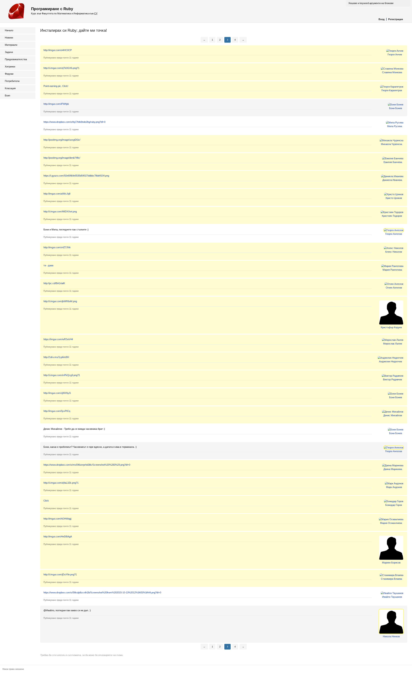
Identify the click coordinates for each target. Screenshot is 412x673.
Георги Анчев (395, 54)
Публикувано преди (61, 57)
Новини (9, 37)
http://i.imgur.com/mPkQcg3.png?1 (61, 375)
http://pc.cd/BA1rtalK (54, 283)
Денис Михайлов (392, 415)
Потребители (12, 81)
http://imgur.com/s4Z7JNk (57, 247)
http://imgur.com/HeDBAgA (57, 536)
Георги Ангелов (393, 233)
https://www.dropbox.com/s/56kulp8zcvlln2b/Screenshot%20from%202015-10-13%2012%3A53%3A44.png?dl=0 (102, 592)
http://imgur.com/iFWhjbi (56, 103)
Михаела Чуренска (391, 144)
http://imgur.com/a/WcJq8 (56, 193)
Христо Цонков (393, 198)
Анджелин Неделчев (390, 361)
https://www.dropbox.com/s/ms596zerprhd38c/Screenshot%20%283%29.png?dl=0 (86, 464)
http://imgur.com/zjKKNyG (57, 393)
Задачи (9, 52)
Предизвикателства (16, 59)
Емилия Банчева (393, 162)
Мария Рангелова (392, 269)
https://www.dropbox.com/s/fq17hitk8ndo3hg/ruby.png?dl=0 (74, 122)
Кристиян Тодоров (392, 215)
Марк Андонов (394, 487)
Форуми (9, 73)
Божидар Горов (393, 505)
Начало (9, 30)
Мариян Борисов (391, 562)
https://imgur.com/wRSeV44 (58, 339)
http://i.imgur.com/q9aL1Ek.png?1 (61, 482)
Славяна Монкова (392, 72)
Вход (382, 19)
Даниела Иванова (392, 180)
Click (46, 500)
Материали (11, 44)
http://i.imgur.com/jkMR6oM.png (60, 301)
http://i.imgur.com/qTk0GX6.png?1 (61, 68)
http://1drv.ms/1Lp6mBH (56, 357)
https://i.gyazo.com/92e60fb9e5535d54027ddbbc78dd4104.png (76, 175)
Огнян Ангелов (394, 287)
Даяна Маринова (393, 469)
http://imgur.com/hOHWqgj (57, 518)
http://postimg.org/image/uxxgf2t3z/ (61, 139)
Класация (10, 88)
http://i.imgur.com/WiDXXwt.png (60, 211)
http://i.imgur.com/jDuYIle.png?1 (60, 574)
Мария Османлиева (391, 523)
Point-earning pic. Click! (55, 86)
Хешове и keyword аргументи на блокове (370, 3)
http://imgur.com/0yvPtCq (56, 411)
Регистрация (395, 19)
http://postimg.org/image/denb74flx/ (61, 157)
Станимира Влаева (391, 578)
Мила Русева (394, 126)
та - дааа (48, 265)
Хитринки (10, 66)
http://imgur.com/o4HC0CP (57, 50)
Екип (7, 95)
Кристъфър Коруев (391, 327)
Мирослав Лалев (392, 343)
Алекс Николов (393, 251)
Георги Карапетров (391, 90)
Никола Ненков (391, 636)
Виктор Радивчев (392, 379)
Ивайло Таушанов (392, 596)
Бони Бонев (395, 108)
